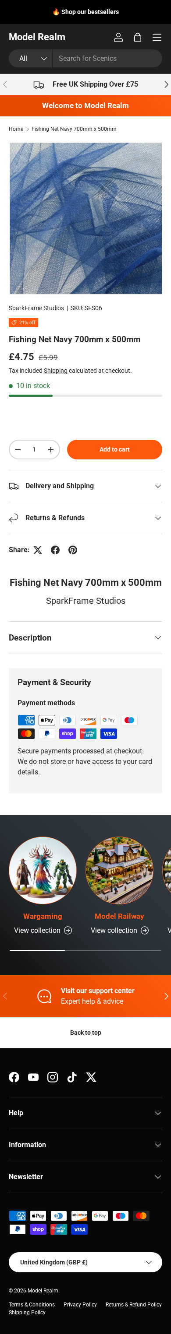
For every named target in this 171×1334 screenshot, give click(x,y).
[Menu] (157, 37)
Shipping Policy (27, 1312)
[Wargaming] (42, 870)
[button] (137, 37)
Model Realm (43, 1291)
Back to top (85, 1032)
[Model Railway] (119, 870)
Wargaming (42, 916)
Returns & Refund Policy (134, 1305)
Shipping (56, 370)
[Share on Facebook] (55, 550)
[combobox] (85, 58)
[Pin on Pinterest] (73, 550)
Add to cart (115, 449)
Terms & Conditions (32, 1305)
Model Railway (119, 916)
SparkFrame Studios (36, 308)
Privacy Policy (80, 1305)
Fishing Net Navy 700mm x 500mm (74, 129)
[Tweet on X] (37, 550)
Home (16, 129)
